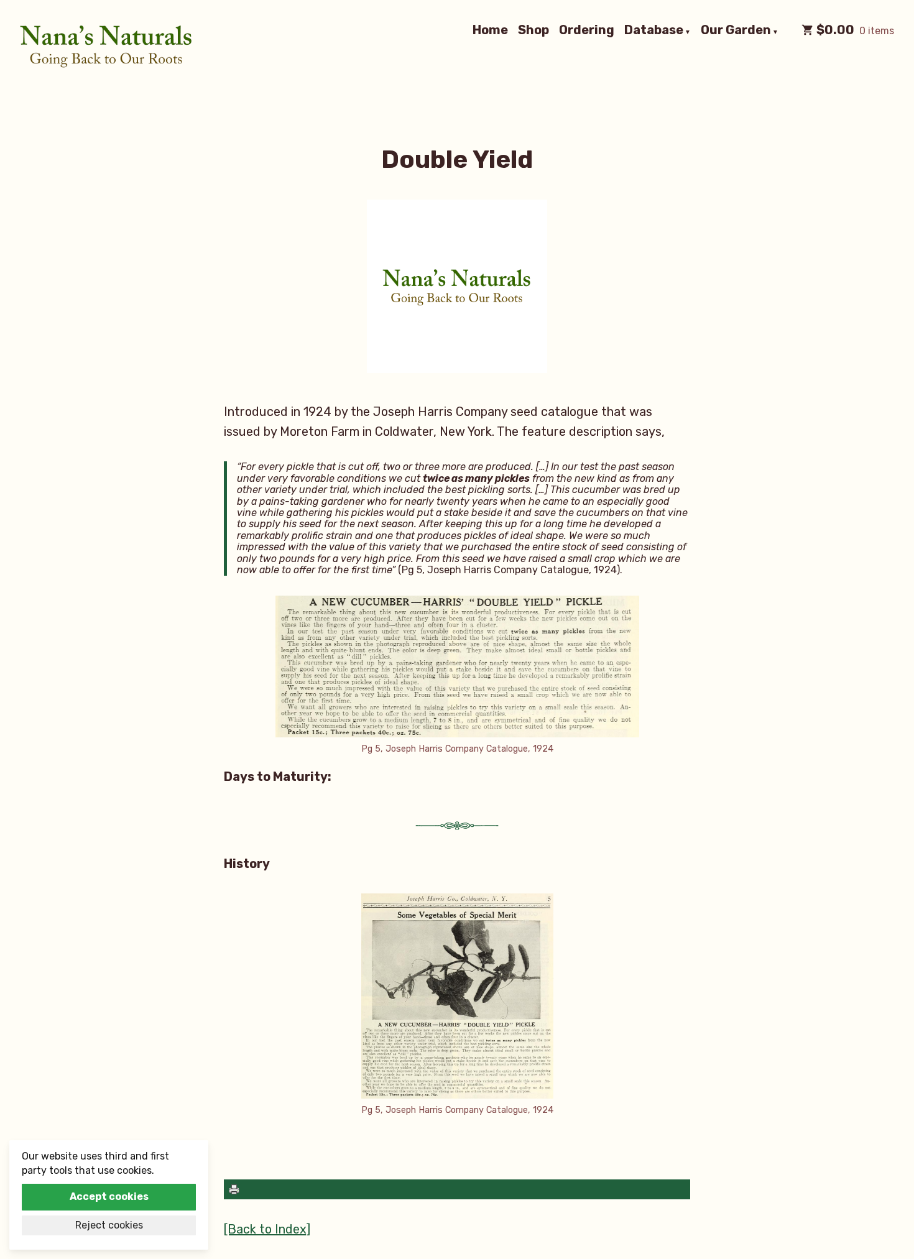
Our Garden (736, 30)
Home (490, 30)
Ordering (586, 30)
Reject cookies (109, 1225)
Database (653, 30)
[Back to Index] (267, 1229)
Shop (533, 30)
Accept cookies (109, 1196)
